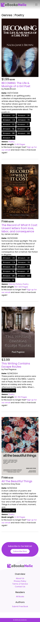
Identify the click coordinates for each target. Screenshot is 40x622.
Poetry (11, 141)
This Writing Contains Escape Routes (16, 365)
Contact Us (20, 586)
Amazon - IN (8, 137)
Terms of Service (20, 584)
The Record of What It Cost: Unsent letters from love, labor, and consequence (20, 228)
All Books (20, 596)
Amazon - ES (8, 124)
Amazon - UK (24, 115)
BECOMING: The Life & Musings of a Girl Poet (16, 84)
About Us (20, 578)
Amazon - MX (24, 133)
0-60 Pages (20, 144)
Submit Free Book (20, 606)
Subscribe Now (20, 551)
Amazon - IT (23, 124)
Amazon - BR (9, 133)
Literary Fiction (15, 284)
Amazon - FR (24, 120)
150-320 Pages (21, 287)
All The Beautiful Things (17, 481)
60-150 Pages (21, 397)
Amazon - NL (8, 129)
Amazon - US (9, 115)
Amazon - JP (23, 129)
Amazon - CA (9, 120)
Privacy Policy (20, 581)
